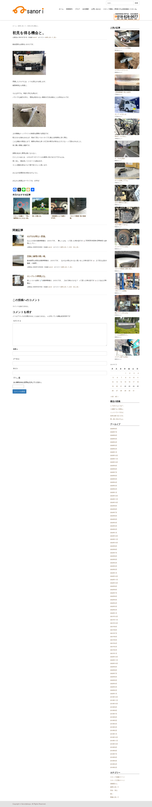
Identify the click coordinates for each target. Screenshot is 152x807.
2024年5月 (113, 519)
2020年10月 (114, 663)
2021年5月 (113, 640)
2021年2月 (113, 650)
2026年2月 (113, 449)
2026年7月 (113, 432)
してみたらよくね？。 (117, 406)
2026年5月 (113, 439)
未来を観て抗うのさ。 (117, 416)
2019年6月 (113, 717)
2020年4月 (113, 683)
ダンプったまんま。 (121, 114)
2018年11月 (114, 740)
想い (55, 37)
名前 (15, 349)
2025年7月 (113, 472)
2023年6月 (113, 556)
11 (138, 377)
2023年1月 (113, 573)
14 (121, 382)
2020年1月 (113, 693)
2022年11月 (114, 579)
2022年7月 (113, 593)
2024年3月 (113, 526)
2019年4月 (113, 724)
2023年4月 (113, 563)
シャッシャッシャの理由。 (123, 48)
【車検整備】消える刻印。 (123, 92)
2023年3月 (113, 566)
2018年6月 (113, 757)
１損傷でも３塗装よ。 (117, 409)
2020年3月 (113, 687)
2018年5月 (113, 761)
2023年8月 (113, 549)
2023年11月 (114, 539)
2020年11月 (114, 660)
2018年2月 (113, 767)
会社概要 (85, 9)
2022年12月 (114, 576)
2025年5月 (113, 479)
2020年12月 (114, 657)
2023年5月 (113, 559)
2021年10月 (114, 623)
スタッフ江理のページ (117, 780)
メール (16, 359)
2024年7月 (113, 512)
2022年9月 (113, 586)
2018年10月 (114, 744)
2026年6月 (113, 435)
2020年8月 (113, 670)
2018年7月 (113, 754)
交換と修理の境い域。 (37, 256)
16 (129, 382)
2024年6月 (113, 516)
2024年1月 (113, 532)
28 (121, 391)
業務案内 (69, 9)
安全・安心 (72, 247)
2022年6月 (113, 596)
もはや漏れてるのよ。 (122, 224)
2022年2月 (113, 610)
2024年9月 (113, 506)
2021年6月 (113, 636)
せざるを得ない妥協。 (37, 236)
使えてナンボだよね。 (122, 313)
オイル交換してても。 (122, 180)
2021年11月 (114, 620)
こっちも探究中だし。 (122, 335)
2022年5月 (113, 600)
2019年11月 (114, 700)
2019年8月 (113, 710)
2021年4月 (113, 643)
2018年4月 (113, 764)
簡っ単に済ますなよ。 (117, 419)
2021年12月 (114, 616)
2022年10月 (114, 583)
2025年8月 (113, 469)
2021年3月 (113, 646)
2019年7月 (113, 714)
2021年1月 (113, 653)
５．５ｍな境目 (120, 158)
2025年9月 (113, 465)
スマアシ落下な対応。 (122, 357)
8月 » (117, 396)
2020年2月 (113, 690)
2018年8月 (113, 750)
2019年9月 (113, 707)
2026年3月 (113, 445)
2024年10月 (114, 502)
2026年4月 (113, 442)
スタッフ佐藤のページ (117, 777)
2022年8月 (113, 589)
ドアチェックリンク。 (122, 70)
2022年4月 (113, 603)
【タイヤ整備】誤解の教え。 (124, 269)
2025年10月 (114, 462)
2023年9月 (113, 546)
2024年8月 (113, 509)
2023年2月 (113, 569)
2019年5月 (113, 720)
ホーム (61, 9)
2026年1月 (113, 452)
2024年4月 (113, 522)
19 (112, 386)
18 (138, 382)
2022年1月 (113, 613)
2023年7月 (113, 553)
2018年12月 (114, 737)
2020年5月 (113, 680)
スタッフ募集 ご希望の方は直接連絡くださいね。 (120, 9)
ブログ (77, 9)
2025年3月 (113, 485)
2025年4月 (113, 482)
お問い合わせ (96, 9)
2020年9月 (113, 667)
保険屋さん (114, 784)
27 (117, 391)
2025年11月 (114, 459)
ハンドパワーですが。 (117, 412)
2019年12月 (114, 697)
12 (112, 382)
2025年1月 (113, 492)
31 (133, 391)
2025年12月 (114, 455)
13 (117, 382)
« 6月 (112, 396)
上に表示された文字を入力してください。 (28, 382)
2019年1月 (113, 734)
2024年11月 (114, 499)
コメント (17, 321)
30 (129, 391)
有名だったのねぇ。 (121, 136)
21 (121, 386)
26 (112, 391)
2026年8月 (113, 428)
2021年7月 (113, 633)
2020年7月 (113, 673)
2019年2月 (113, 730)
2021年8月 (113, 630)
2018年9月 (113, 747)
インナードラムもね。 (122, 246)
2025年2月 (113, 489)
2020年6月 (113, 677)
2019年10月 (114, 703)
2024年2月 (113, 529)
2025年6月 (113, 475)
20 (117, 386)
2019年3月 (113, 727)
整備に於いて (114, 797)
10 (133, 377)
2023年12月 (114, 536)
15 (125, 382)
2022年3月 (113, 606)
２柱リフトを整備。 (121, 291)
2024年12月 (114, 496)
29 (125, 391)
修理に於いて (22, 26)
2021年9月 (113, 626)
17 (133, 382)
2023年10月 (114, 542)
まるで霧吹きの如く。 (122, 202)
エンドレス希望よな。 (37, 276)
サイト (15, 368)
